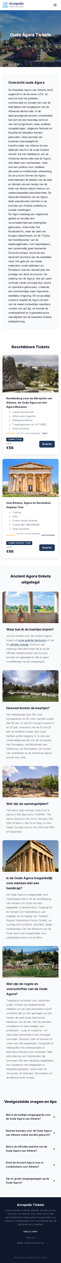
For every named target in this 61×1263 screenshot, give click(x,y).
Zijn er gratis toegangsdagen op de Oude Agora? (27, 1180)
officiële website (19, 644)
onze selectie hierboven (32, 640)
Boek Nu (47, 444)
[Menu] (55, 5)
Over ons (30, 1237)
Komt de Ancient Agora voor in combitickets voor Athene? (24, 1164)
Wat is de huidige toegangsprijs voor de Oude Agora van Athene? (28, 1116)
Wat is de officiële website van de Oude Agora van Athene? (26, 1148)
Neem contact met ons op (30, 1243)
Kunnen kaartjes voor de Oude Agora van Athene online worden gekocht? (29, 1132)
